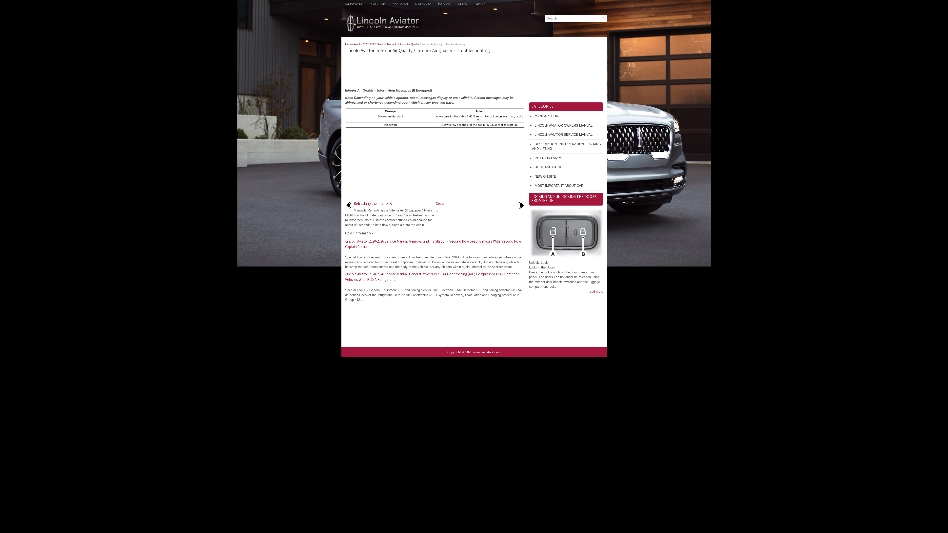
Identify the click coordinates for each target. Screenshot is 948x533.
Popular (444, 4)
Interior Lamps (548, 158)
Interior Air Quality (408, 44)
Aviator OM (377, 4)
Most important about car (559, 186)
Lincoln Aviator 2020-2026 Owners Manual (370, 44)
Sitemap (462, 4)
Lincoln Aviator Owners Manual (563, 125)
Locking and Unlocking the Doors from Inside (564, 199)
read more (596, 291)
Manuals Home (548, 116)
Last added (423, 4)
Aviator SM (400, 4)
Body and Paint (548, 167)
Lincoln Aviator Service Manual (563, 134)
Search (480, 4)
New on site (545, 176)
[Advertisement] (435, 71)
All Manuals (353, 4)
